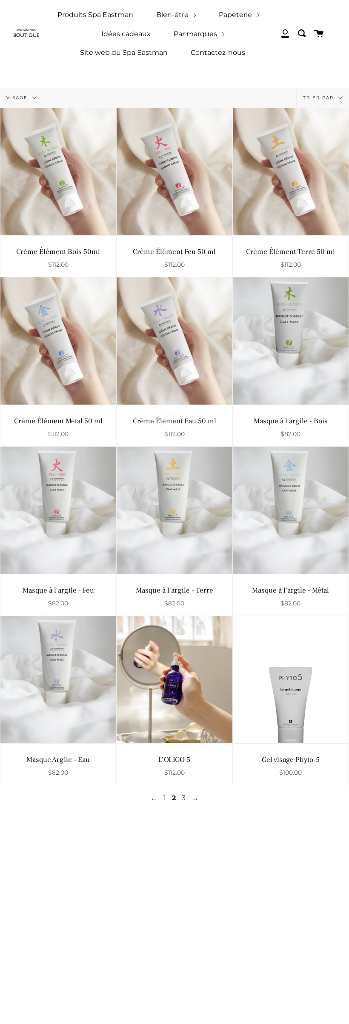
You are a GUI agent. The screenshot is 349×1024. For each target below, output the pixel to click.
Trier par (319, 97)
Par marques (196, 34)
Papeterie (236, 15)
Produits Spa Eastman (95, 15)
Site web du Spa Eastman (124, 52)
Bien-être (173, 15)
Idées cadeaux (126, 34)
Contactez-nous (218, 52)
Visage (18, 97)
